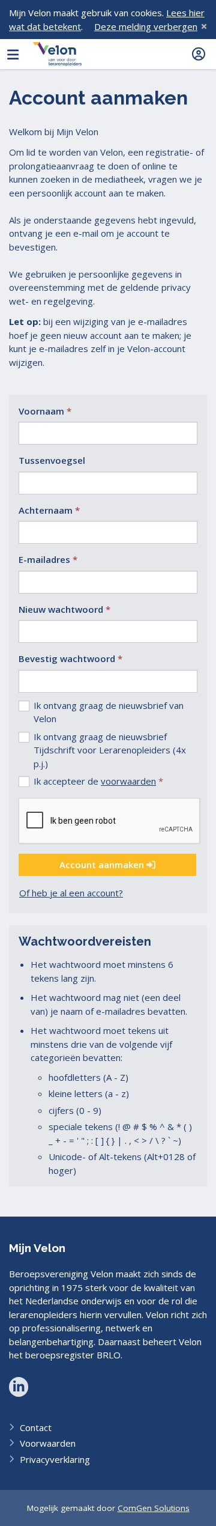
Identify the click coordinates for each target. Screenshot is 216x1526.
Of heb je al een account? (71, 893)
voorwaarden (128, 781)
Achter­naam (46, 510)
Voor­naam (41, 411)
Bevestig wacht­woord (67, 658)
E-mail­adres (44, 559)
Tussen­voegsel (52, 460)
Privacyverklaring (55, 1459)
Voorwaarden (48, 1443)
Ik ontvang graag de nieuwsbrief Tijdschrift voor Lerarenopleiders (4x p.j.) (110, 750)
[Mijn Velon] (57, 54)
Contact (36, 1427)
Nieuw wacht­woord (61, 609)
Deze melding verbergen (145, 26)
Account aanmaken (102, 865)
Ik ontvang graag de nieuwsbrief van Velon (109, 712)
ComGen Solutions (154, 1508)
